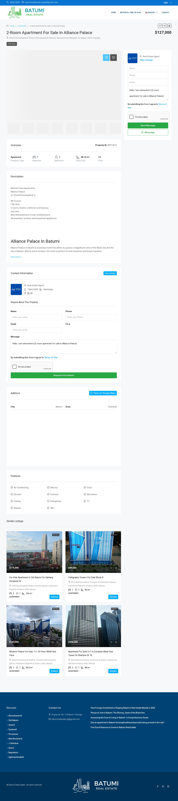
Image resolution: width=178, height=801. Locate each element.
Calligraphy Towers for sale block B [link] (85, 577)
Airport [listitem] (11, 725)
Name (13, 311)
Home (113, 13)
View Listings (110, 273)
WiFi (52, 508)
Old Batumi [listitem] (13, 720)
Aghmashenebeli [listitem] (16, 757)
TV (88, 501)
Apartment (22, 26)
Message (15, 336)
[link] (34, 552)
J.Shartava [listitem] (13, 743)
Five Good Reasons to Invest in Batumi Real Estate (113, 727)
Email (13, 324)
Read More (16, 257)
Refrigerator (56, 501)
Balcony (54, 487)
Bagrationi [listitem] (13, 752)
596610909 (33, 289)
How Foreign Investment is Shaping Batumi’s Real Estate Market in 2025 (123, 708)
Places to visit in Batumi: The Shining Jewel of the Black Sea (118, 713)
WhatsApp (48, 289)
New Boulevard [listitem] (15, 739)
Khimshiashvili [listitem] (15, 716)
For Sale (12, 44)
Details (54, 597)
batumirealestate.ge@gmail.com (66, 719)
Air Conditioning (21, 487)
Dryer (89, 487)
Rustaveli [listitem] (12, 729)
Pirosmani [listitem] (13, 734)
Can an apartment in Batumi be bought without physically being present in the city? (127, 722)
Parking (17, 501)
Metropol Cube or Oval (130, 13)
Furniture (54, 494)
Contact (165, 13)
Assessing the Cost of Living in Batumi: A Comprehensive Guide (119, 718)
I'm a (67, 324)
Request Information (64, 375)
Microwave (92, 494)
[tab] (106, 57)
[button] (160, 26)
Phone (68, 311)
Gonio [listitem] (11, 748)
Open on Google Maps (104, 393)
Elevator (17, 494)
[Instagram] (163, 786)
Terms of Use (50, 357)
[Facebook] (158, 786)
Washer (17, 508)
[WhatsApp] (168, 786)
